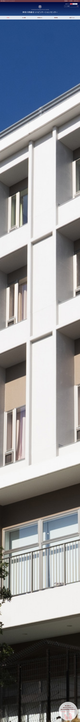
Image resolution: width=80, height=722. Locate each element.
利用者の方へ (40, 17)
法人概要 (24, 17)
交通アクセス (72, 17)
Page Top (76, 719)
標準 (71, 3)
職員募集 (56, 17)
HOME (8, 17)
